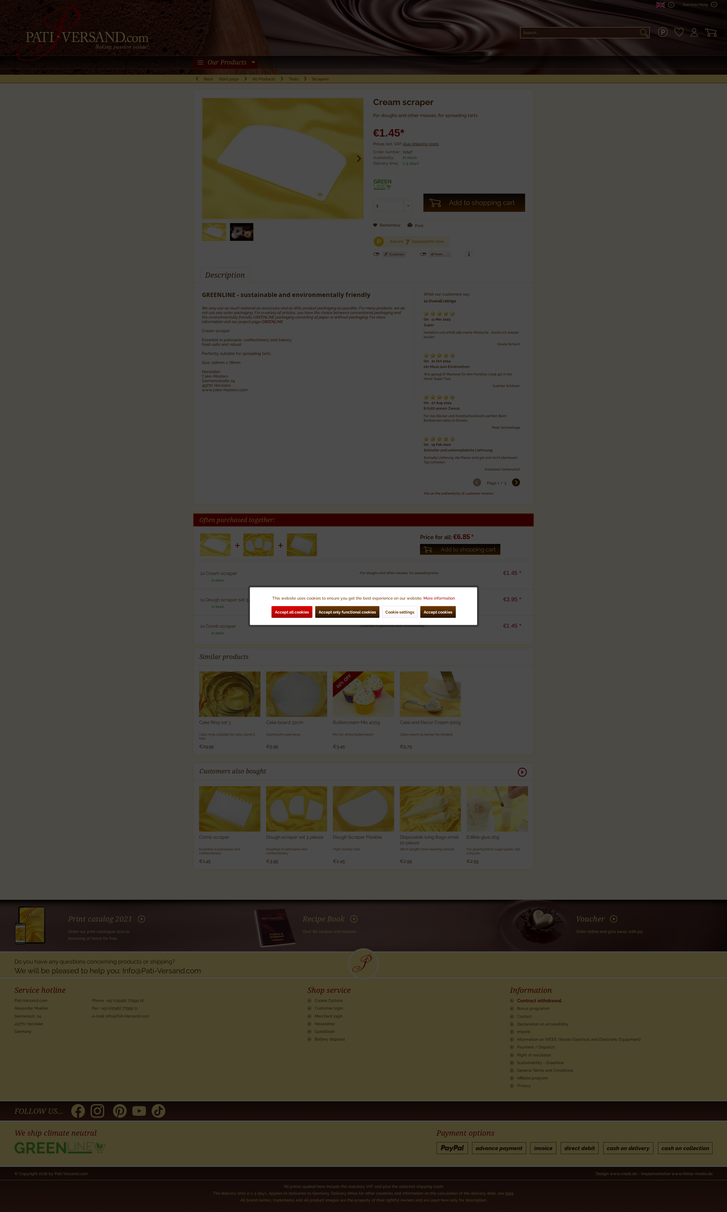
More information (439, 598)
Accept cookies (438, 612)
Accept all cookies (292, 612)
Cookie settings (399, 612)
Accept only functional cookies (347, 612)
